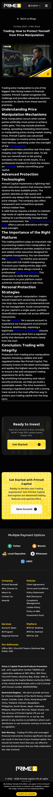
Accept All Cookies (26, 794)
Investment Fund (35, 615)
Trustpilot (10, 166)
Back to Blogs (28, 18)
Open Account (24, 509)
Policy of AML (33, 611)
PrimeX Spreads (10, 584)
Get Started (19, 444)
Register (16, 320)
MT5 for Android (35, 632)
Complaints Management (33, 602)
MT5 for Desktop (35, 628)
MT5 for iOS (32, 635)
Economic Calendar (27, 272)
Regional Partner (10, 635)
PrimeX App (13, 259)
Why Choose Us (9, 588)
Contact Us (7, 596)
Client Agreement (36, 584)
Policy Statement (35, 592)
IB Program (7, 632)
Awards (5, 600)
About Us (6, 592)
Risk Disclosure (34, 596)
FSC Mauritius (17, 146)
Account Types (9, 628)
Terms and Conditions (37, 588)
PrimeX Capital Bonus (26, 330)
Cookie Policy (33, 607)
